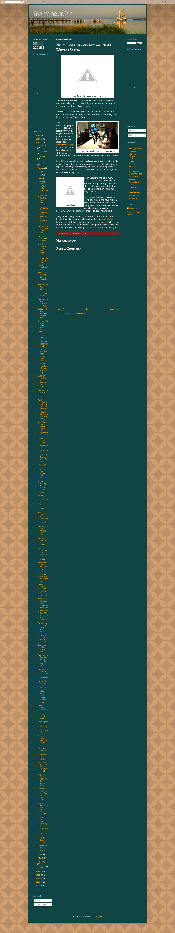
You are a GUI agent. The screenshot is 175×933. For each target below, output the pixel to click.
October (41, 156)
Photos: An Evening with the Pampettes (43, 276)
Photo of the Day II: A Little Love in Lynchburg (43, 673)
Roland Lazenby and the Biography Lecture (43, 442)
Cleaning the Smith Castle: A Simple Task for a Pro (43, 727)
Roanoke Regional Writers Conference (133, 154)
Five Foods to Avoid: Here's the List (43, 577)
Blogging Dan (134, 187)
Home (88, 309)
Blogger (98, 916)
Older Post (113, 309)
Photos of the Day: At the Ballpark (42, 684)
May (40, 178)
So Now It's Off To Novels (42, 847)
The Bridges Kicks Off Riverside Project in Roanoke (43, 404)
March (41, 858)
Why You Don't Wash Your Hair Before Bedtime (43, 779)
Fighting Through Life (134, 162)
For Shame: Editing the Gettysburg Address (43, 638)
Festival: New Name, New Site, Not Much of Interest (43, 340)
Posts (132, 130)
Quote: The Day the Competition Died (43, 198)
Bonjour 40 (108, 219)
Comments (134, 135)
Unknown (133, 208)
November (42, 151)
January (41, 867)
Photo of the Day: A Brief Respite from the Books (43, 290)
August (41, 168)
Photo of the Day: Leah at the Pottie (43, 229)
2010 (38, 878)
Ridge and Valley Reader (134, 191)
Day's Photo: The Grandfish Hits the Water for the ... (43, 456)
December (42, 145)
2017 (38, 135)
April (40, 854)
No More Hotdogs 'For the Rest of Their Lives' (42, 486)
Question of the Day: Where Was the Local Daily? (42, 381)
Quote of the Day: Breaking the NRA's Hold (43, 313)
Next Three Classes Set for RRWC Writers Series (42, 249)
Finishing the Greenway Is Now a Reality (43, 415)
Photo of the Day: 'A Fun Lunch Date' (43, 393)
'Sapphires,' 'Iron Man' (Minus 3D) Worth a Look (43, 766)
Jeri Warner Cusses (133, 178)
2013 (38, 142)
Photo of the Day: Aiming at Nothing (43, 302)
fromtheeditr (52, 13)
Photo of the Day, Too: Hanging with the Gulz (43, 530)
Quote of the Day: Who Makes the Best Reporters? (43, 615)
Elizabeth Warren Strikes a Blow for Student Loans (42, 696)
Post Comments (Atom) (77, 313)
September (42, 162)
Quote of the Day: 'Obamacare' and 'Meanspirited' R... (43, 326)
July (39, 171)
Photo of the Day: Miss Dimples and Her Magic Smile (43, 660)
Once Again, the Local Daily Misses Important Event (43, 354)
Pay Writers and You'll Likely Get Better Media (43, 627)
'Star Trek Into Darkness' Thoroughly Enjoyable (43, 517)
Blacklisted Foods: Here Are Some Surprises (42, 566)
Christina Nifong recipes (135, 147)
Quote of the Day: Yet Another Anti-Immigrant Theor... (43, 263)
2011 (38, 875)
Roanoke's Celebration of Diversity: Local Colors (43, 553)
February (41, 861)
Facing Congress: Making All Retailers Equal (43, 740)
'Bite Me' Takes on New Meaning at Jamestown (43, 823)
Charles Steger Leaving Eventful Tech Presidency (43, 589)
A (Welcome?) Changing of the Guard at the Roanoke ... (43, 214)
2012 (38, 871)
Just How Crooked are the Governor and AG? (42, 837)
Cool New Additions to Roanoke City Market (42, 753)
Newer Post (62, 309)
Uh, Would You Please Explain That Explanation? (43, 428)
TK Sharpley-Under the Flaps (135, 172)
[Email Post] (85, 233)
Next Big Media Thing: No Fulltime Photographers (43, 186)
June (40, 175)
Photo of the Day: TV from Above (43, 541)
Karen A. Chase (135, 198)
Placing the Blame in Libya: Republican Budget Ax (43, 602)
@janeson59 (134, 195)
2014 (38, 139)
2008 (38, 885)
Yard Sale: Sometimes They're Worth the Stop (43, 368)
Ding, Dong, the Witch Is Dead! (43, 238)
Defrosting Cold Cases (135, 183)
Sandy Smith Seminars (134, 167)
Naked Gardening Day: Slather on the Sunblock (43, 808)
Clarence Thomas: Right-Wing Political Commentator (43, 794)
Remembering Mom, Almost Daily (43, 648)
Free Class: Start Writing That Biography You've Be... (43, 471)
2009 (38, 882)
